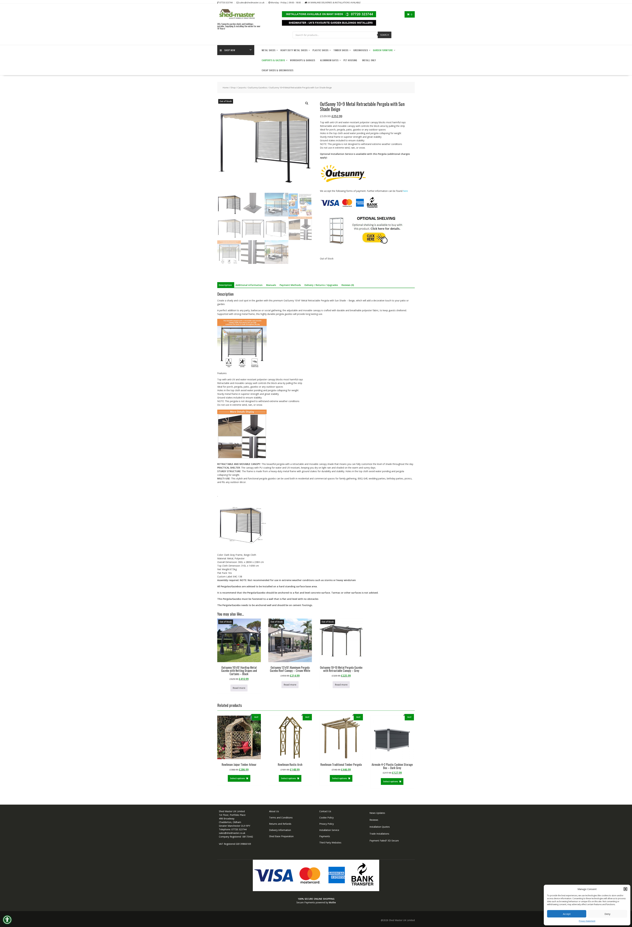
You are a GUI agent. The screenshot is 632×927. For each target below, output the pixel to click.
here (405, 190)
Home (226, 87)
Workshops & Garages (302, 60)
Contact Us (325, 811)
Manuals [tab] (271, 285)
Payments (324, 836)
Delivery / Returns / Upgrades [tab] (321, 285)
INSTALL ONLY (369, 60)
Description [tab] (225, 285)
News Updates (377, 812)
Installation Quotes (379, 826)
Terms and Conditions (281, 817)
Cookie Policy (326, 817)
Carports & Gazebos (273, 60)
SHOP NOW (229, 50)
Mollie (332, 902)
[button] (625, 889)
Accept (567, 913)
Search (384, 34)
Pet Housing (350, 60)
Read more (239, 687)
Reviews (373, 819)
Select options (237, 778)
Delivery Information (280, 830)
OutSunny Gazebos (257, 87)
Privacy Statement (587, 921)
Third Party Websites (330, 842)
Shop (233, 87)
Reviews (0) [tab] (348, 285)
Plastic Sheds (321, 50)
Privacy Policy (326, 823)
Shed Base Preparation (281, 836)
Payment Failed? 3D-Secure (384, 840)
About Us (274, 811)
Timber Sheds (340, 50)
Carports (241, 87)
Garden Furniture (383, 50)
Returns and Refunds (280, 823)
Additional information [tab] (249, 285)
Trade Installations (379, 833)
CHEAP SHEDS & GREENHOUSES (277, 70)
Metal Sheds (269, 50)
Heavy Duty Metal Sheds (294, 50)
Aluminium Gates (329, 60)
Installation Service (329, 830)
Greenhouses (360, 50)
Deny (607, 913)
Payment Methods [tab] (290, 285)
